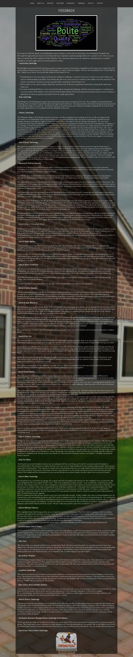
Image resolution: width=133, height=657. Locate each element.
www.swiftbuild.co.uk (74, 656)
